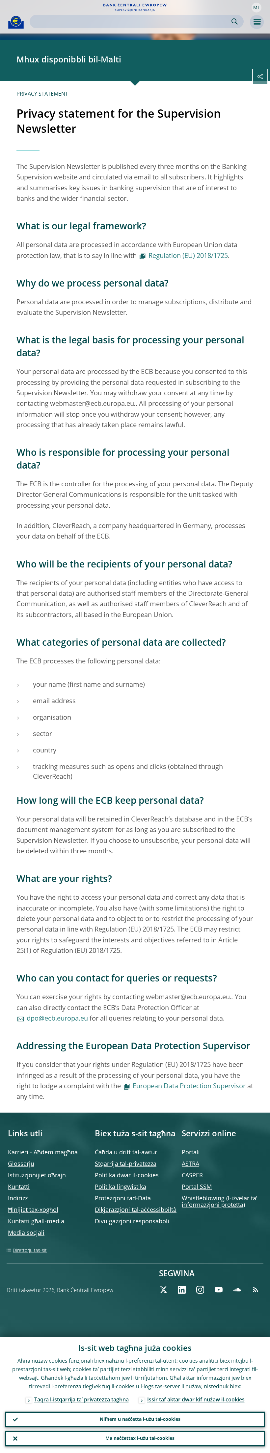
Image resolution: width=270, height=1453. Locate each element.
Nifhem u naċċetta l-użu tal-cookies (140, 1419)
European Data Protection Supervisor (189, 1086)
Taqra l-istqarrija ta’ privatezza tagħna (81, 1400)
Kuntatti (19, 1187)
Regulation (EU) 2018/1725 (188, 256)
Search (234, 21)
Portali (191, 1153)
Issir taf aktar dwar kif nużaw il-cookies (196, 1400)
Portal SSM (197, 1187)
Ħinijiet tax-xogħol (33, 1210)
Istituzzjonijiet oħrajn (37, 1176)
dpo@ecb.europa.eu (57, 1019)
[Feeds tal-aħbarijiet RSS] (255, 1290)
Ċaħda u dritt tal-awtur (126, 1153)
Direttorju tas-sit (30, 1250)
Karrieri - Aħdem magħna (43, 1153)
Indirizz (18, 1199)
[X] (163, 1290)
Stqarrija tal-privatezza (125, 1164)
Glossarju (21, 1164)
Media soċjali (26, 1233)
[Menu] (257, 22)
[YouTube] (219, 1290)
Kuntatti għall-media (36, 1222)
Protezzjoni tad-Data (123, 1199)
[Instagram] (200, 1290)
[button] (256, 7)
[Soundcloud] (237, 1290)
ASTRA (190, 1164)
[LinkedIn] (182, 1290)
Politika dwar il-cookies (127, 1176)
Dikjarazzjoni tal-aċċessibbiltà (135, 1210)
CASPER (192, 1176)
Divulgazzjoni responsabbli (132, 1222)
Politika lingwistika (120, 1187)
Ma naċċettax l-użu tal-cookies (140, 1438)
